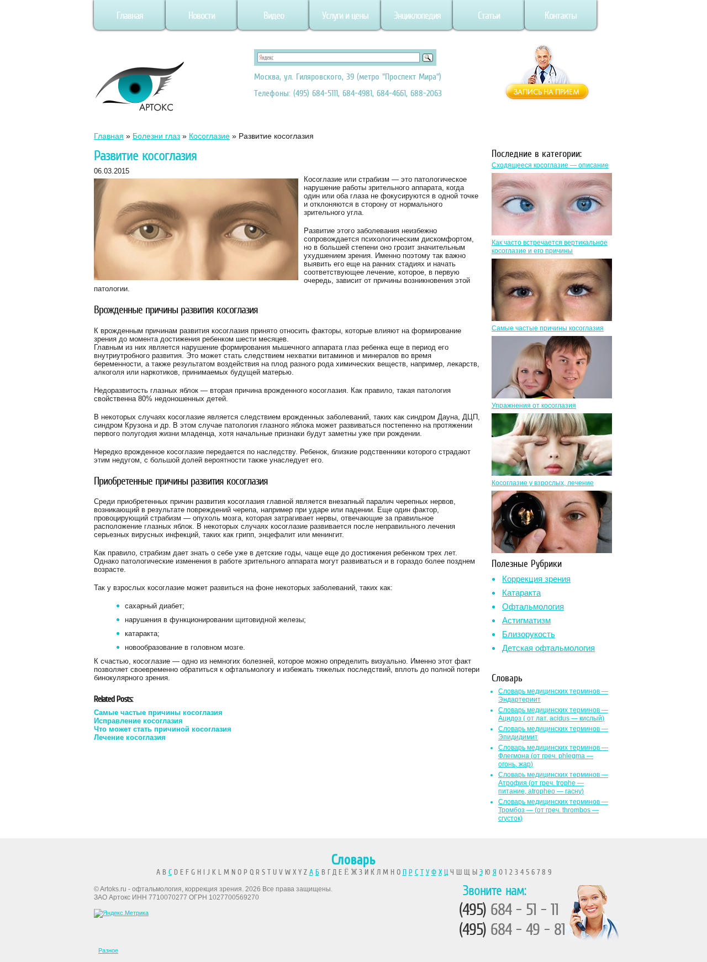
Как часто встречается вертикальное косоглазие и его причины (550, 247)
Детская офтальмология (548, 648)
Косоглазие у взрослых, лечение (543, 483)
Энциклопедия (417, 15)
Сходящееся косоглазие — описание (550, 165)
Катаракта (521, 592)
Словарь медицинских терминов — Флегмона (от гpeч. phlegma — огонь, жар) (553, 756)
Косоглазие (209, 136)
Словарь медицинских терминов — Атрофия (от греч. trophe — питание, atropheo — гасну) (553, 783)
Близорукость (528, 634)
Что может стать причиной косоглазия (162, 729)
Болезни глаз (156, 136)
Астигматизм (526, 620)
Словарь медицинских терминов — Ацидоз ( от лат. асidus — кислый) (553, 714)
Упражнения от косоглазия (534, 405)
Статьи (489, 15)
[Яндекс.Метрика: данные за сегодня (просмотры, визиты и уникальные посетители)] (121, 913)
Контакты (561, 15)
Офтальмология (533, 606)
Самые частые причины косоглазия (158, 712)
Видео (273, 15)
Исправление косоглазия (138, 721)
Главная (130, 15)
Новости (201, 15)
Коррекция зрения (536, 578)
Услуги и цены (345, 15)
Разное (108, 950)
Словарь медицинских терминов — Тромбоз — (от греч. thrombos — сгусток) (553, 810)
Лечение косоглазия (130, 737)
